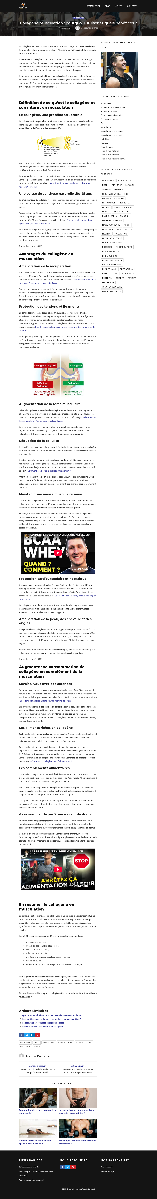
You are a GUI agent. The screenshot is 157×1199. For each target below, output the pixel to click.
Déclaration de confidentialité (29, 1167)
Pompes (104, 143)
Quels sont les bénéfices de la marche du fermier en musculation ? (52, 1015)
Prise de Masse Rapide (108, 1172)
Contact (132, 6)
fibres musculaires (123, 207)
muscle (128, 229)
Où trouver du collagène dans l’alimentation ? (51, 761)
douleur (106, 198)
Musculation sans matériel (112, 135)
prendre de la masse (112, 260)
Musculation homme (84, 1042)
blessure (130, 185)
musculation (120, 234)
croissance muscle (111, 194)
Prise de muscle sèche (110, 154)
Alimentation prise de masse (113, 107)
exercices (125, 203)
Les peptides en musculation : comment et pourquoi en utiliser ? (51, 1019)
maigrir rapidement (112, 220)
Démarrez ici (93, 6)
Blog (107, 6)
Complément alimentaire (112, 115)
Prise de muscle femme (110, 151)
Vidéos (118, 6)
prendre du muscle (111, 264)
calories (106, 189)
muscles (106, 234)
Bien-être (117, 185)
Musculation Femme (65, 1042)
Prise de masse (78, 18)
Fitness (36, 1042)
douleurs (119, 198)
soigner (120, 278)
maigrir (124, 216)
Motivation (108, 229)
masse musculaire (111, 225)
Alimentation (25, 1042)
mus (119, 229)
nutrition (107, 247)
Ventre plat (108, 282)
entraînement (109, 203)
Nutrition (105, 139)
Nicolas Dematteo (38, 1056)
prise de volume (110, 273)
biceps (105, 185)
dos (126, 194)
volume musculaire (112, 287)
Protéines (107, 278)
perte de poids (109, 256)
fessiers (106, 207)
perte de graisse (110, 251)
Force (103, 123)
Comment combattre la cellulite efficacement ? (49, 470)
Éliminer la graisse (111, 291)
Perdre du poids (124, 247)
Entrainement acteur (110, 119)
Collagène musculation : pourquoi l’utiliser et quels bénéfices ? (78, 23)
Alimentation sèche (109, 111)
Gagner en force (49, 1042)
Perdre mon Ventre (107, 1167)
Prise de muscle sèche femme (113, 159)
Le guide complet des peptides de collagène (42, 1026)
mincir (127, 225)
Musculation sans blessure (112, 131)
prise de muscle (128, 269)
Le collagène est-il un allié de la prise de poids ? (43, 1022)
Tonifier (37, 1046)
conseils (118, 189)
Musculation (106, 127)
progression (128, 273)
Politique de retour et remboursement (31, 1180)
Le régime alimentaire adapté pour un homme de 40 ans (45, 700)
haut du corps (109, 216)
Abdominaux (106, 103)
